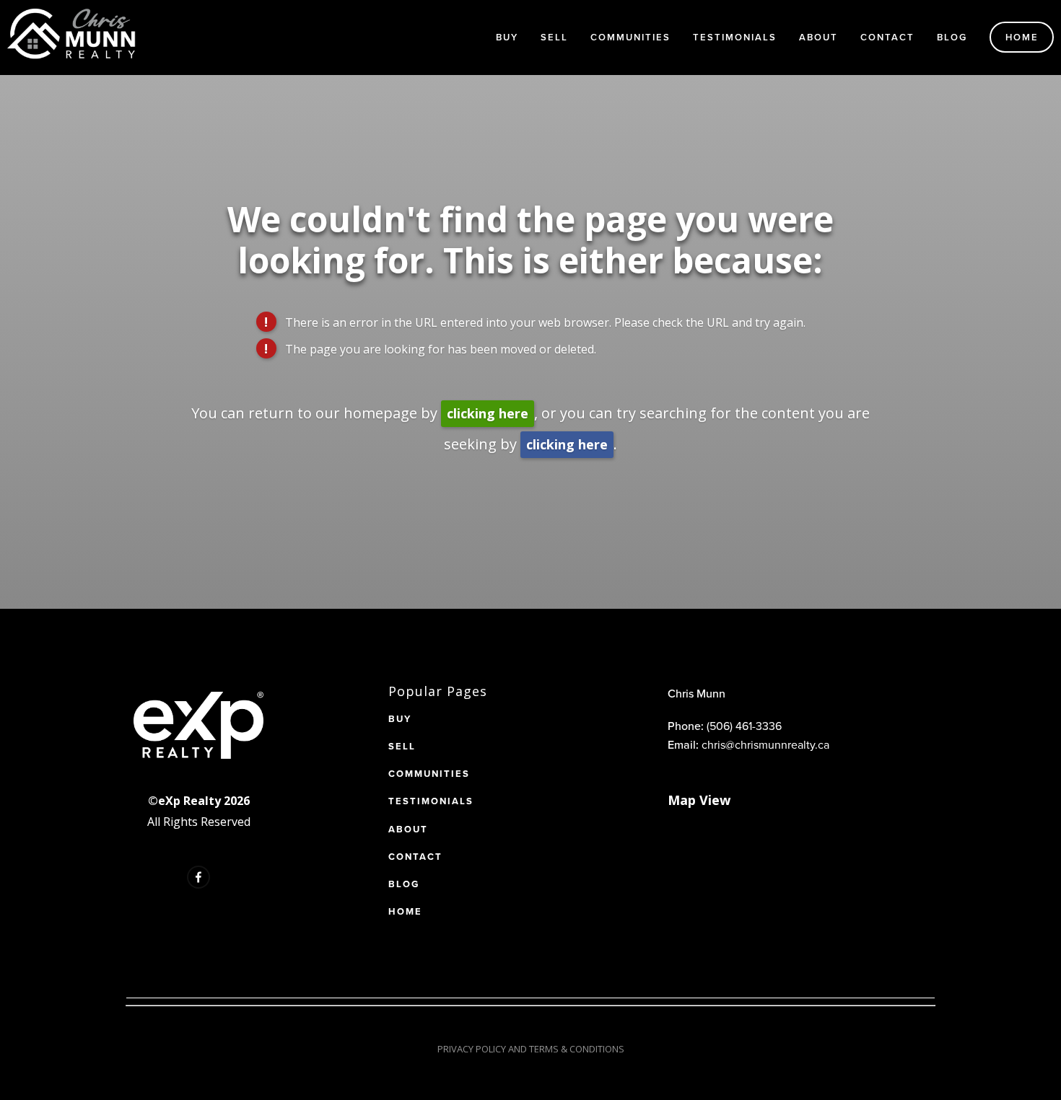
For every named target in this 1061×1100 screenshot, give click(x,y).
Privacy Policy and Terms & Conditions (530, 1048)
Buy (507, 37)
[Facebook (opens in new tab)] (198, 877)
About (818, 37)
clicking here (487, 413)
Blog (952, 37)
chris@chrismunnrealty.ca (765, 744)
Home (1022, 37)
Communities (630, 37)
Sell (554, 37)
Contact (887, 37)
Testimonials (735, 37)
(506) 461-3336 (744, 726)
